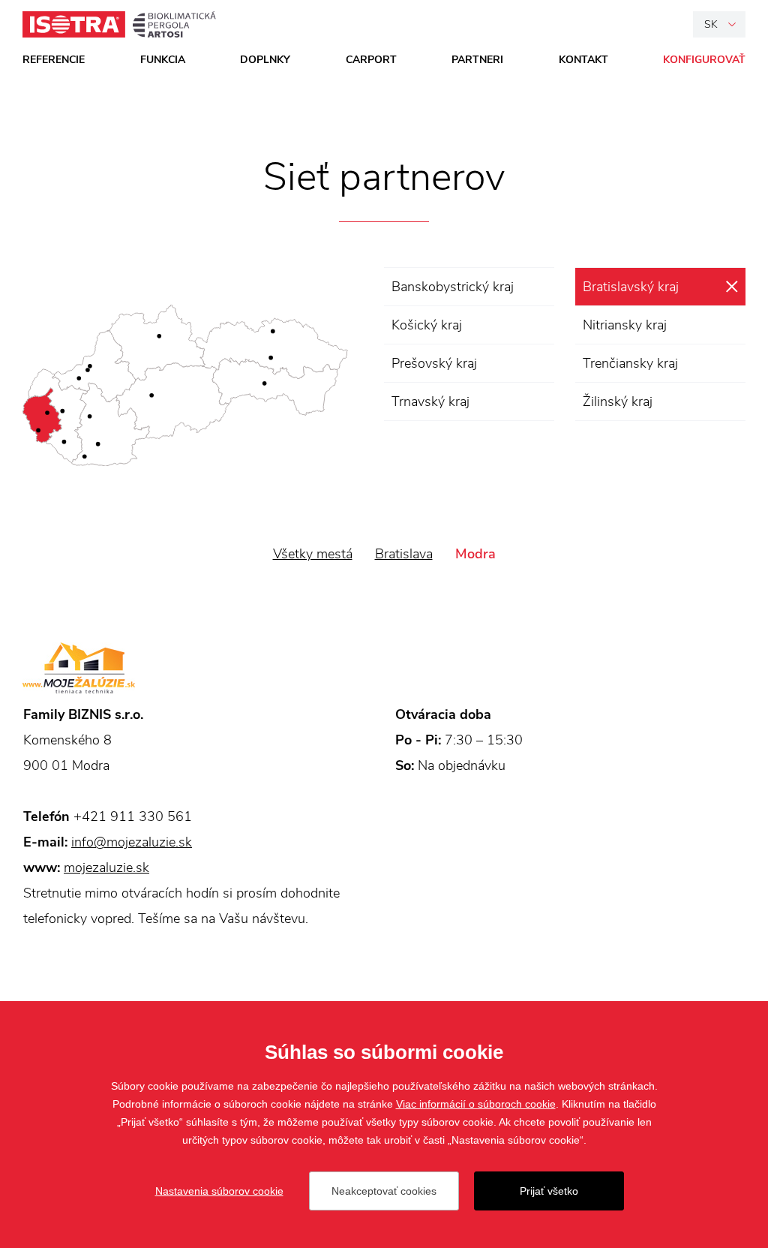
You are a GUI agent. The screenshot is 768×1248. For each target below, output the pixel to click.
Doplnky (265, 60)
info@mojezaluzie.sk (131, 842)
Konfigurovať (704, 60)
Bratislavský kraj (631, 287)
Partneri (477, 60)
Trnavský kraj (431, 401)
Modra (475, 554)
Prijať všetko (549, 1191)
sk (711, 24)
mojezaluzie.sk (106, 868)
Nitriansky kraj (625, 325)
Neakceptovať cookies (384, 1191)
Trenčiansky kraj (630, 363)
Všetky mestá (312, 554)
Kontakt (583, 60)
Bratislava (404, 554)
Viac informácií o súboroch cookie (476, 1104)
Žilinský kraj (617, 401)
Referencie (53, 60)
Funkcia (162, 60)
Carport (371, 60)
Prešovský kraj (434, 363)
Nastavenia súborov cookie (219, 1191)
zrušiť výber (731, 287)
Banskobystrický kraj (453, 287)
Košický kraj (427, 325)
